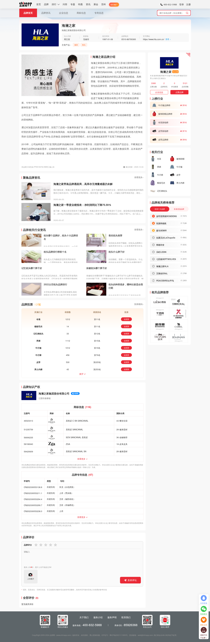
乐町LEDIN (161, 252)
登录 (181, 4)
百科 (103, 4)
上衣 (61, 511)
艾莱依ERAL (162, 273)
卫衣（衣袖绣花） (67, 505)
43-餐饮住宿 (121, 420)
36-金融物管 (121, 437)
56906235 (28, 437)
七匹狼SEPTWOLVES (166, 259)
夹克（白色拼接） (67, 487)
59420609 (28, 451)
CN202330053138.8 (33, 487)
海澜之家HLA (162, 266)
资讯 (88, 4)
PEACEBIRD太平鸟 (165, 280)
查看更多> (138, 177)
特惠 (80, 4)
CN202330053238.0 (33, 511)
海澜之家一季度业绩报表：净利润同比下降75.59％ (82, 205)
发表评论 (132, 580)
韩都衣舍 (160, 244)
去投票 (126, 319)
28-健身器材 (121, 429)
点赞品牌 (179, 92)
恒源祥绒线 (161, 223)
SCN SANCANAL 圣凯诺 (77, 437)
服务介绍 (98, 617)
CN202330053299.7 (33, 505)
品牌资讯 (45, 12)
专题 (72, 4)
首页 (38, 4)
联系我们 (126, 617)
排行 (54, 4)
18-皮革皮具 (121, 444)
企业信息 (63, 12)
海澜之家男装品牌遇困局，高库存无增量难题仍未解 (83, 184)
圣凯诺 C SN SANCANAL (77, 420)
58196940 (28, 444)
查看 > (168, 39)
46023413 (28, 420)
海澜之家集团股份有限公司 (54, 393)
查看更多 (81, 458)
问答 (65, 4)
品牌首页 (28, 12)
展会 (96, 4)
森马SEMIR (161, 230)
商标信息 (81, 12)
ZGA (68, 444)
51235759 (28, 429)
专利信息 (99, 12)
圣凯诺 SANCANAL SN (76, 451)
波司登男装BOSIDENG (166, 216)
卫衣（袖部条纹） (67, 499)
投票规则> (138, 304)
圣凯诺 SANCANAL (74, 429)
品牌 (46, 4)
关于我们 (84, 617)
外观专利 (51, 487)
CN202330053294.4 (33, 499)
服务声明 (112, 617)
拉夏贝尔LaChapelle (165, 237)
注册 (188, 4)
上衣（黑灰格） (66, 493)
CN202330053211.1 (33, 493)
